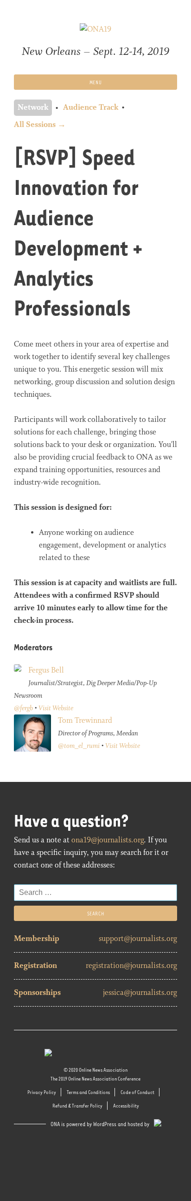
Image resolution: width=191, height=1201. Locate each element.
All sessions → (40, 125)
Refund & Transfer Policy (77, 1105)
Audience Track (90, 108)
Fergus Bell (46, 670)
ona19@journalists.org (107, 840)
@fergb (23, 708)
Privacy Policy (41, 1091)
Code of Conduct (137, 1091)
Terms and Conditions (88, 1091)
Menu (95, 82)
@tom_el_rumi (79, 746)
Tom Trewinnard (85, 721)
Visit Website (55, 708)
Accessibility (126, 1105)
